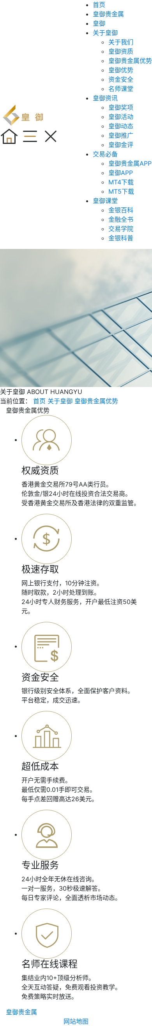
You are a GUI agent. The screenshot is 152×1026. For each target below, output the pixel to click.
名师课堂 (120, 89)
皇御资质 (120, 51)
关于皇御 (105, 33)
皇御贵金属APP (130, 163)
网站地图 (76, 1021)
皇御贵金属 (108, 14)
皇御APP (120, 173)
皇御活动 (120, 117)
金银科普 (120, 238)
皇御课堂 (105, 201)
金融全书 (120, 219)
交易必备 (105, 154)
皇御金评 (120, 145)
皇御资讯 (105, 98)
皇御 (99, 23)
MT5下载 (121, 191)
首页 (99, 5)
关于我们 (120, 42)
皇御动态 (120, 126)
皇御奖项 (120, 107)
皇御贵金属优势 (130, 61)
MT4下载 (121, 182)
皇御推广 (120, 135)
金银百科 (120, 210)
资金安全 (120, 79)
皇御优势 (120, 70)
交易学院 (120, 229)
